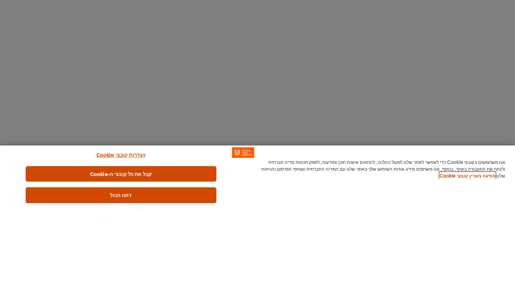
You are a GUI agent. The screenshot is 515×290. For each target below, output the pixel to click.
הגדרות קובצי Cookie (121, 154)
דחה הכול (121, 194)
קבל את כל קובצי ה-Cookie (121, 173)
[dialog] (257, 217)
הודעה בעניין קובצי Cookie (467, 175)
